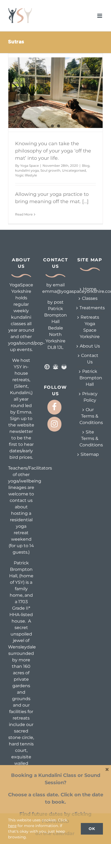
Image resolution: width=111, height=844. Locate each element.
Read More (24, 214)
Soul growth (50, 170)
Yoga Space (29, 166)
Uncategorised (74, 170)
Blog (85, 166)
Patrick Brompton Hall (89, 378)
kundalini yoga (27, 170)
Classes (90, 298)
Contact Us (89, 358)
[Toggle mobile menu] (100, 16)
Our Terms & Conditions (89, 416)
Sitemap (90, 454)
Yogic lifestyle (26, 175)
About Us (90, 346)
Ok (92, 828)
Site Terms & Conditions (89, 438)
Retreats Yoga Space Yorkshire (90, 327)
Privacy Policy (90, 397)
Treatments (89, 307)
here (12, 825)
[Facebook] (54, 407)
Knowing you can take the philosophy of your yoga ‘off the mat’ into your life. (53, 151)
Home (89, 288)
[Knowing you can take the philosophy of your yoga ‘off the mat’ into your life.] (55, 93)
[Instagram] (54, 424)
